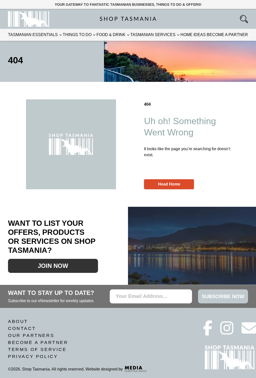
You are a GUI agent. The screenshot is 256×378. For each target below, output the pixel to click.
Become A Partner (38, 342)
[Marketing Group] (135, 369)
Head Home (169, 184)
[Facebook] (207, 332)
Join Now (53, 265)
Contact (22, 328)
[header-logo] (28, 19)
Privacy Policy (33, 356)
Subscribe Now (223, 296)
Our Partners (31, 335)
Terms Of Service (37, 349)
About (18, 321)
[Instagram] (227, 332)
